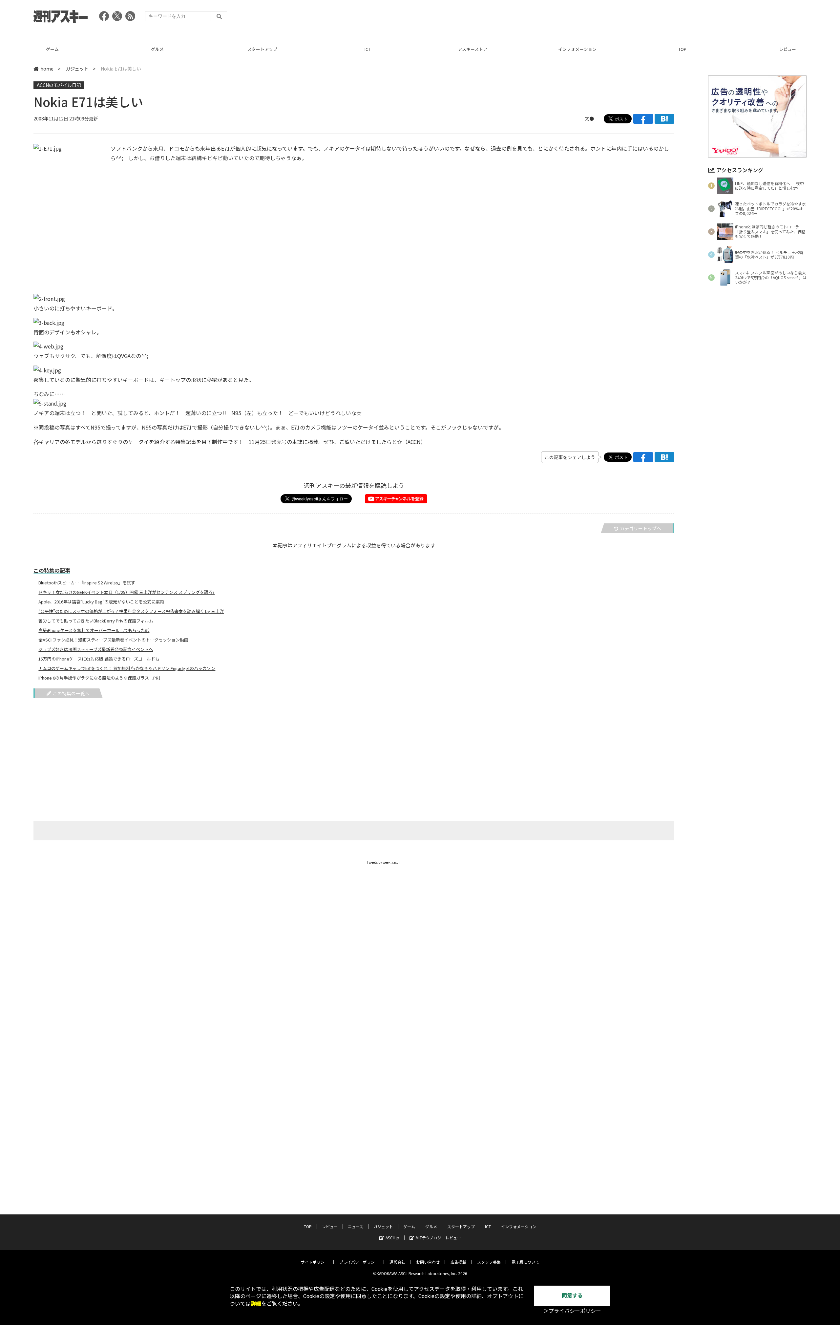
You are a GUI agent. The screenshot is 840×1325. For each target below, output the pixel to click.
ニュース (355, 1226)
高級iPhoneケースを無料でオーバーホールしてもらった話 (93, 630)
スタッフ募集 (489, 1262)
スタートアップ (262, 49)
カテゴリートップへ (640, 528)
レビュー (787, 49)
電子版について (525, 1262)
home (46, 68)
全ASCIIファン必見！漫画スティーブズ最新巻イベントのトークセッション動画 (113, 640)
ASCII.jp (392, 1237)
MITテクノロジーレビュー (438, 1237)
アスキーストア (472, 49)
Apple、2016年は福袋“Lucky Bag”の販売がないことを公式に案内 (101, 601)
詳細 (256, 1304)
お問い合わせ (428, 1262)
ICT (367, 49)
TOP (682, 49)
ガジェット (77, 68)
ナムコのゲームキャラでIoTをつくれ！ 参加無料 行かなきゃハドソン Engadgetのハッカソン (126, 668)
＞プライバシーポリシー (572, 1311)
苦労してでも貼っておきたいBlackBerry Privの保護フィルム (95, 621)
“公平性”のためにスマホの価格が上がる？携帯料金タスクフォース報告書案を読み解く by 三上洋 (131, 611)
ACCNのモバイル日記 (59, 85)
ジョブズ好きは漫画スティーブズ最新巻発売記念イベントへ (95, 649)
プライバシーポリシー (359, 1262)
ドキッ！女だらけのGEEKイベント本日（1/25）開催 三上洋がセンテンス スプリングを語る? (126, 592)
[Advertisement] (687, 18)
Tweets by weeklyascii (383, 862)
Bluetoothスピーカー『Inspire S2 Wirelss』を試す (86, 582)
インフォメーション (577, 49)
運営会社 (397, 1262)
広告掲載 (458, 1262)
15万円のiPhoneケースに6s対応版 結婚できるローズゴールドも (98, 659)
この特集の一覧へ (71, 693)
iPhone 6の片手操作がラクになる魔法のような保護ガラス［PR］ (100, 678)
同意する (572, 1296)
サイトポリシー (314, 1262)
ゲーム (52, 49)
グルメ (157, 49)
